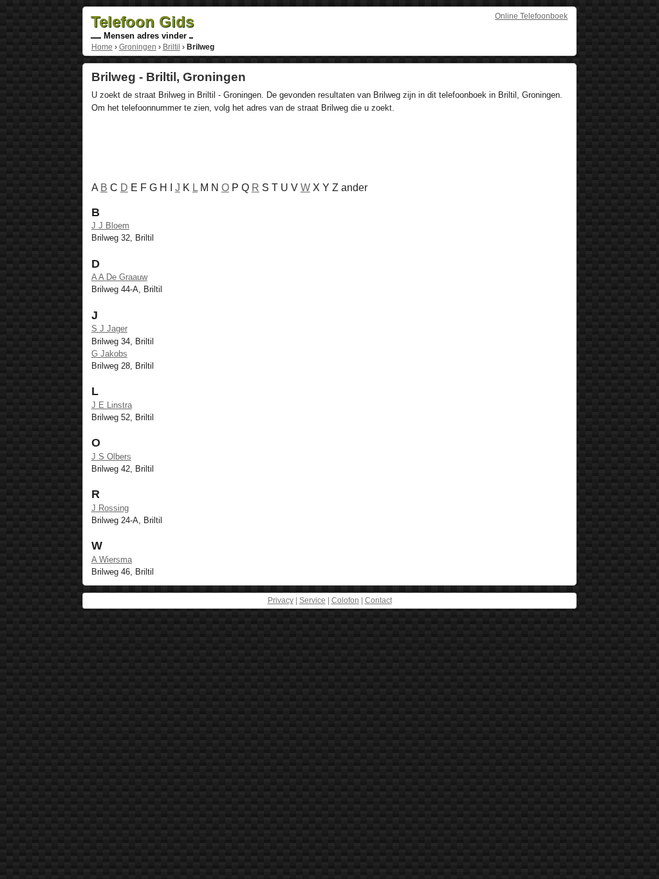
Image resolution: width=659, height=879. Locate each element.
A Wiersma (111, 559)
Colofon (345, 600)
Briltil (171, 46)
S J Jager (109, 328)
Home (102, 46)
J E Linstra (111, 405)
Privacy (280, 600)
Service (312, 600)
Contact (378, 600)
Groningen (137, 46)
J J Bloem (110, 225)
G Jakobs (109, 353)
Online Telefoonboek (531, 16)
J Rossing (110, 508)
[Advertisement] (325, 150)
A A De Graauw (119, 277)
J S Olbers (111, 456)
